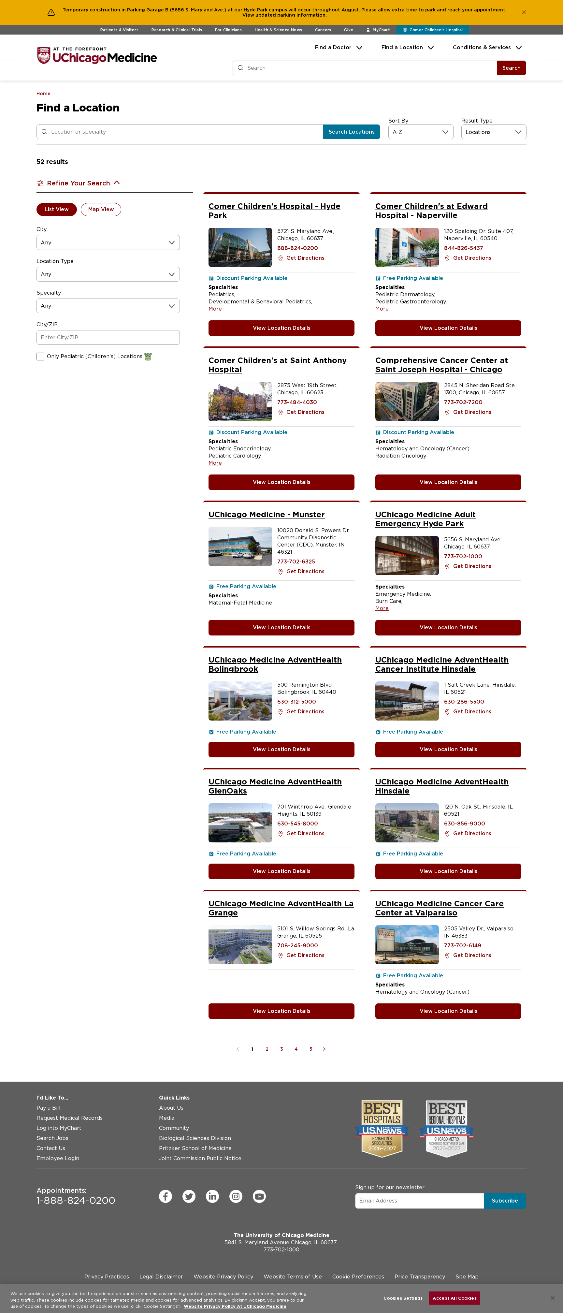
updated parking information (290, 15)
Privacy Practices (106, 1277)
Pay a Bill (48, 1108)
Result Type (477, 121)
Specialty (48, 293)
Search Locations (352, 132)
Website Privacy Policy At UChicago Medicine (235, 1306)
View (248, 15)
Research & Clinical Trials (177, 29)
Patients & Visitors (119, 29)
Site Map (467, 1277)
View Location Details (281, 328)
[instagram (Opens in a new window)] (235, 1196)
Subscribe (505, 1201)
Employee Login (57, 1158)
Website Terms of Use (293, 1277)
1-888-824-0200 (75, 1196)
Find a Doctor (333, 47)
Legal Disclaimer (161, 1277)
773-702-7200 (463, 402)
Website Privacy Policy (223, 1277)
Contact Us (50, 1148)
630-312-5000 (296, 702)
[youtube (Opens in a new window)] (259, 1196)
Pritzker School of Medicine (195, 1148)
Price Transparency (420, 1277)
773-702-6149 (462, 945)
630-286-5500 (464, 702)
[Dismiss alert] (524, 12)
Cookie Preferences (358, 1277)
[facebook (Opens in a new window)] (165, 1196)
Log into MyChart (58, 1128)
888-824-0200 (297, 248)
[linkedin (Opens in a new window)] (212, 1196)
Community (174, 1128)
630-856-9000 (464, 824)
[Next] (325, 1049)
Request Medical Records (69, 1118)
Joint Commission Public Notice (200, 1158)
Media (166, 1118)
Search (511, 68)
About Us (171, 1108)
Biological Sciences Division (195, 1138)
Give (348, 29)
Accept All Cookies (454, 1297)
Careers (323, 29)
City (41, 229)
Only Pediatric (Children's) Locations (94, 356)
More (215, 309)
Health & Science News (278, 29)
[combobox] (393, 132)
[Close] (552, 1298)
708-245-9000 (297, 945)
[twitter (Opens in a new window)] (188, 1196)
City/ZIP (47, 324)
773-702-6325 (296, 562)
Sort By (398, 121)
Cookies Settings (403, 1297)
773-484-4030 (297, 402)
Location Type (55, 261)
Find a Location (402, 47)
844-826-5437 (463, 248)
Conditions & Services (482, 47)
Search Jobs (52, 1138)
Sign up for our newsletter (390, 1187)
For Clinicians (228, 29)
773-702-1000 (463, 556)
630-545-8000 (297, 824)
